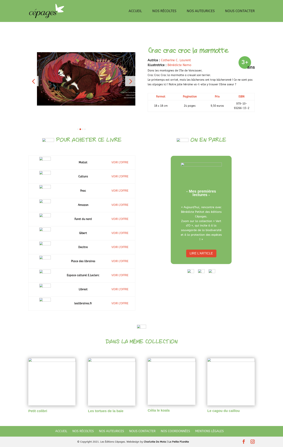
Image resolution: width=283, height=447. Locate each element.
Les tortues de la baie (105, 411)
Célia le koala (159, 410)
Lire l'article (201, 253)
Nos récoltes (164, 11)
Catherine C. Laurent (176, 60)
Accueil (135, 11)
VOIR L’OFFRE (119, 162)
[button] (33, 81)
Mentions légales (209, 431)
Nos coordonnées (175, 431)
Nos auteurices (201, 11)
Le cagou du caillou (223, 411)
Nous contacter (240, 11)
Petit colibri (37, 411)
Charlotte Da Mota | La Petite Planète (166, 441)
